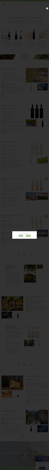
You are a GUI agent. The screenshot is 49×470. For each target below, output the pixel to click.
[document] (24, 235)
